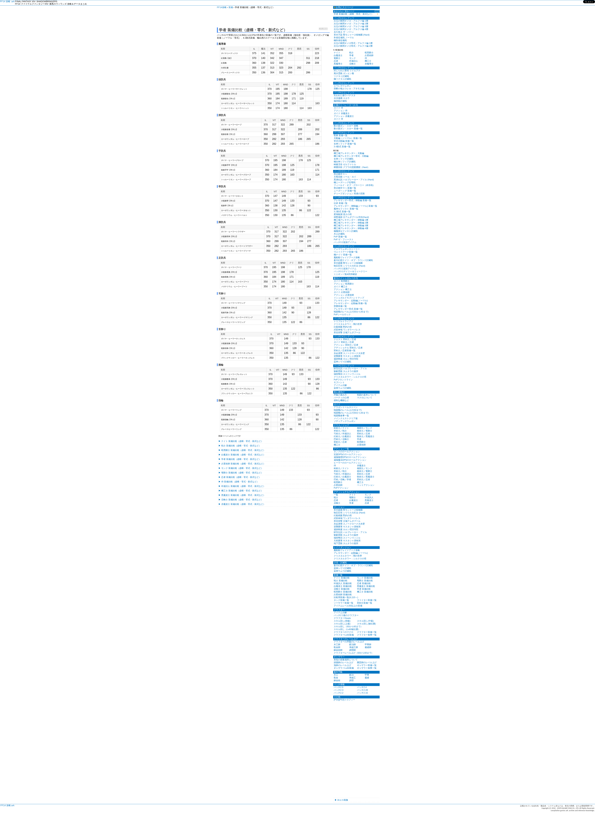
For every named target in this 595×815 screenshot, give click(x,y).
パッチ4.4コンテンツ (344, 18)
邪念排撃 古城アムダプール (347, 332)
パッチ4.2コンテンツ (344, 83)
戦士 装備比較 (340, 580)
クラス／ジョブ (341, 425)
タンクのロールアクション (347, 451)
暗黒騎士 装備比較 (343, 591)
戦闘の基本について (367, 395)
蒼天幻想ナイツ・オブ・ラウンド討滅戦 (353, 260)
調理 (351, 680)
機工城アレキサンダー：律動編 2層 (351, 222)
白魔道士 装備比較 (343, 586)
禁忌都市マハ (340, 174)
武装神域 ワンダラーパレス (347, 329)
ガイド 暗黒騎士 (342, 281)
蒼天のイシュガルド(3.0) (346, 278)
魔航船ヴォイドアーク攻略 (347, 257)
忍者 (336, 61)
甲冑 (367, 675)
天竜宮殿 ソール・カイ (345, 177)
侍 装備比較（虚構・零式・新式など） (240, 481)
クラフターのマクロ (343, 632)
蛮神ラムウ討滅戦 (342, 388)
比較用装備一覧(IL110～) (346, 597)
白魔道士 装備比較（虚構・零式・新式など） (243, 454)
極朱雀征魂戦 (340, 40)
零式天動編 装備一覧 (344, 141)
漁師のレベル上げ (342, 665)
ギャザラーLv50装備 (344, 668)
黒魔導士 (338, 63)
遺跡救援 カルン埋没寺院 (346, 359)
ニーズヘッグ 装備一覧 (345, 190)
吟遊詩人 (353, 61)
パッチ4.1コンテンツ (344, 92)
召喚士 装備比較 (342, 589)
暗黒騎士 (369, 52)
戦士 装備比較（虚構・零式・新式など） (241, 445)
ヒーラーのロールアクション (348, 462)
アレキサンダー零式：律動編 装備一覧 (352, 200)
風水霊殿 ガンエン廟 (344, 73)
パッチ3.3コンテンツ (344, 171)
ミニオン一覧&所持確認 (345, 274)
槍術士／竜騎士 (364, 431)
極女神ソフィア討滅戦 (344, 161)
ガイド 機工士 (340, 286)
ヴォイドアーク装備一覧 (346, 252)
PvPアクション (341, 488)
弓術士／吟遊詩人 (342, 433)
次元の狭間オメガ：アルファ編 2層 (351, 23)
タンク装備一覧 (341, 600)
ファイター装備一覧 (367, 600)
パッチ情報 (339, 684)
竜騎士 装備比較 (365, 580)
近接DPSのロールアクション (348, 454)
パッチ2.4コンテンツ (344, 336)
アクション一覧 (341, 449)
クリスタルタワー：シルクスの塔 (350, 377)
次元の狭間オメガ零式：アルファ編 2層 (353, 46)
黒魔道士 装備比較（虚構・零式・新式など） (243, 495)
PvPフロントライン (343, 379)
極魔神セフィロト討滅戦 (346, 231)
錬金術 (337, 680)
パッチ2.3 (338, 690)
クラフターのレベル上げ (346, 639)
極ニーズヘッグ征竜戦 (344, 182)
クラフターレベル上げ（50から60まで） (353, 653)
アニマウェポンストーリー (347, 249)
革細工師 (353, 647)
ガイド (337, 404)
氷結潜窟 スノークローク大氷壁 (349, 353)
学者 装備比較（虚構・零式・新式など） (241, 459)
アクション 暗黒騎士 (344, 284)
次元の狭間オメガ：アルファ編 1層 (351, 21)
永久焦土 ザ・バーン (344, 32)
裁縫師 (368, 647)
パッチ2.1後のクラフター (346, 615)
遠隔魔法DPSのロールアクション (350, 460)
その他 (337, 697)
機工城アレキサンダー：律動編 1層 (351, 220)
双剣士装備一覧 (364, 603)
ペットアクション (365, 485)
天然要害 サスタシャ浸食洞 (347, 540)
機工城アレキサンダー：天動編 (349, 153)
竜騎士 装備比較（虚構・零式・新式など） (242, 472)
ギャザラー (339, 657)
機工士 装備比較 (365, 591)
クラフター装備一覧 (367, 632)
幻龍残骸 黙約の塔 (343, 327)
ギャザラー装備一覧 (367, 665)
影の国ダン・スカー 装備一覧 (348, 128)
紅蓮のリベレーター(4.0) (346, 105)
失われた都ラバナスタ (344, 95)
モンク (352, 58)
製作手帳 (338, 672)
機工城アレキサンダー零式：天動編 (351, 156)
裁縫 (367, 677)
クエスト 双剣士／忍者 (345, 339)
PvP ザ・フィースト (343, 239)
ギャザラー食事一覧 (367, 668)
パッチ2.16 (362, 693)
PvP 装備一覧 (340, 236)
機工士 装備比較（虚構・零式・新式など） (242, 490)
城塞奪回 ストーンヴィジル (347, 374)
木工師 (337, 644)
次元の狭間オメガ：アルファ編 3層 (351, 26)
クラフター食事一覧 (367, 635)
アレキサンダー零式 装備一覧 (348, 309)
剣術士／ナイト (341, 428)
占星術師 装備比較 (343, 594)
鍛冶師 (352, 644)
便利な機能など (341, 400)
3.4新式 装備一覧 (342, 146)
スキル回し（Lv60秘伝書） (347, 629)
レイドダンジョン (342, 547)
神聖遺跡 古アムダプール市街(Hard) (351, 217)
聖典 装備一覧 (340, 135)
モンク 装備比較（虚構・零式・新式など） (242, 468)
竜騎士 (337, 58)
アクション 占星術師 (344, 295)
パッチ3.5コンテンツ (344, 123)
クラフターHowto (342, 618)
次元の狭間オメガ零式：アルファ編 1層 (353, 43)
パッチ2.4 (362, 687)
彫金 (336, 677)
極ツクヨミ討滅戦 (342, 79)
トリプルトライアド (343, 321)
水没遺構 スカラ (342, 98)
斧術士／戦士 (340, 431)
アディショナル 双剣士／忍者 (348, 347)
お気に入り (323, 28)
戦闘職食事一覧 (341, 415)
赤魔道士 (361, 465)
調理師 (352, 650)
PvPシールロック (342, 314)
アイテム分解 (340, 385)
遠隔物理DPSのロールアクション (350, 457)
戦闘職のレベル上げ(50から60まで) (351, 311)
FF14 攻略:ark (7, 805)
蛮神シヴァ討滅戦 (342, 361)
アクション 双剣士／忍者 (346, 345)
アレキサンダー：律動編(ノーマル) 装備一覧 (355, 206)
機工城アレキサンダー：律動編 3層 (351, 225)
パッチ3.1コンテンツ (344, 246)
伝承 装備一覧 (340, 203)
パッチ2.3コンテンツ (344, 365)
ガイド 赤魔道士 (342, 113)
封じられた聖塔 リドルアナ (347, 70)
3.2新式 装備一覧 (342, 211)
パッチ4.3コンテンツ (344, 68)
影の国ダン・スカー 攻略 (346, 126)
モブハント (339, 382)
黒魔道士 (369, 500)
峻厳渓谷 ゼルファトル (345, 164)
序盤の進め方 (340, 395)
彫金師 (337, 647)
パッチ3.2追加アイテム (345, 242)
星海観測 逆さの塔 (343, 214)
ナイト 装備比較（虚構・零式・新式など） (242, 441)
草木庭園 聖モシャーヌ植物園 (348, 263)
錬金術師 (338, 650)
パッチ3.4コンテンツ (344, 132)
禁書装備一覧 (340, 306)
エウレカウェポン (342, 86)
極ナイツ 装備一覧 (343, 254)
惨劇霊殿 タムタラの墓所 (346, 371)
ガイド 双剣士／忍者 (344, 342)
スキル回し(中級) (365, 621)
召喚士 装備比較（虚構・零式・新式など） (242, 499)
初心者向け (339, 392)
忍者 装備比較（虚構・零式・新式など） (241, 477)
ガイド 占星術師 (342, 292)
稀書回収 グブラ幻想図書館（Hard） (352, 167)
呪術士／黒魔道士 (365, 436)
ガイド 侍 (338, 108)
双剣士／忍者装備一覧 (344, 350)
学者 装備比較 (364, 589)
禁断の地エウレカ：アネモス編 (349, 88)
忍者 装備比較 (364, 583)
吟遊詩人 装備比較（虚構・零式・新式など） (243, 486)
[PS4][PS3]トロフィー (344, 699)
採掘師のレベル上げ (343, 662)
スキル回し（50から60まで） (348, 626)
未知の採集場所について (346, 659)
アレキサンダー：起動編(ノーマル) (351, 300)
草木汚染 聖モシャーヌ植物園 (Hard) (352, 34)
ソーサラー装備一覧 (343, 603)
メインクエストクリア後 (346, 418)
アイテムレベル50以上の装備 (348, 605)
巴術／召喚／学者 (342, 479)
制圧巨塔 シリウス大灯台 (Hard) (349, 266)
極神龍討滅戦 (340, 101)
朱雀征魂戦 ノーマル (344, 37)
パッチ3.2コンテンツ (344, 197)
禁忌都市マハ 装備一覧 (345, 188)
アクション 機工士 (343, 289)
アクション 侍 (340, 110)
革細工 (352, 677)
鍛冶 (351, 675)
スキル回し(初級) (342, 621)
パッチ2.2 (338, 693)
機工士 (368, 61)
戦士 (351, 52)
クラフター (339, 609)
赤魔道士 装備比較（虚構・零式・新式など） (243, 504)
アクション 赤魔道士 (344, 116)
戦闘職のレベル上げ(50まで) (348, 410)
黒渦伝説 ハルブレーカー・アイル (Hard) (354, 179)
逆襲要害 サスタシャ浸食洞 (347, 356)
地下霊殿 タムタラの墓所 (346, 543)
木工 (336, 675)
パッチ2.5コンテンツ (344, 318)
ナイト (337, 52)
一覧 (336, 494)
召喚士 (352, 63)
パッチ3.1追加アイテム (345, 268)
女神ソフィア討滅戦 (343, 159)
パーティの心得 (341, 397)
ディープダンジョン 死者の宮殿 (349, 193)
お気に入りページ (343, 7)
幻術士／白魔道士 (342, 436)
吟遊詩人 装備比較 (343, 583)
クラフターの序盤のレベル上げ (349, 641)
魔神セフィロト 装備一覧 (346, 208)
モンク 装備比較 (365, 578)
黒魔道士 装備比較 (366, 586)
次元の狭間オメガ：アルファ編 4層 (351, 29)
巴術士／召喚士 (341, 439)
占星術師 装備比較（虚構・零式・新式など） (243, 463)
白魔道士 (338, 55)
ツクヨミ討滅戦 (341, 76)
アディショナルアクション (347, 492)
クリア (377, 11)
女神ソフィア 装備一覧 (345, 144)
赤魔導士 (369, 63)
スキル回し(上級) (342, 623)
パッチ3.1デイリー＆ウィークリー (350, 271)
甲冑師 (368, 644)
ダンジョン (339, 507)
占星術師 (369, 55)
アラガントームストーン (346, 407)
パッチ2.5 (338, 687)
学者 (351, 55)
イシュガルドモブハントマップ (349, 297)
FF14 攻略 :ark (7, 1)
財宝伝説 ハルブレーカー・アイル (350, 368)
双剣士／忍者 (363, 433)
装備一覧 (338, 575)
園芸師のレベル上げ (367, 662)
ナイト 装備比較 (342, 578)
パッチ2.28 (362, 690)
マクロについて (364, 397)
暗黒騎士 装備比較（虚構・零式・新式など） (243, 450)
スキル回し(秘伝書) (366, 623)
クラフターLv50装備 (344, 635)
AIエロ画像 (342, 800)
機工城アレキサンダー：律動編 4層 (351, 228)
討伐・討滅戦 (340, 562)
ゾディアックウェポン (344, 421)
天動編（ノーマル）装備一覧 (348, 138)
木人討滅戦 (339, 234)
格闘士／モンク (364, 428)
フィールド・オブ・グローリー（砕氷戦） (354, 185)
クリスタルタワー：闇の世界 (348, 324)
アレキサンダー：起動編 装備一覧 (350, 303)
